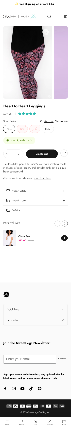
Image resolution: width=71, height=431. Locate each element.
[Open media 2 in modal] (45, 32)
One (22, 129)
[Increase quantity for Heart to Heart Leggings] (18, 154)
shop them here (42, 178)
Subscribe (62, 358)
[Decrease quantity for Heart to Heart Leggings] (6, 154)
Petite (9, 129)
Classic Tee (24, 236)
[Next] (65, 223)
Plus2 (47, 129)
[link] (35, 210)
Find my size (61, 121)
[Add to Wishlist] (64, 153)
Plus (35, 129)
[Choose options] (27, 113)
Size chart (48, 121)
